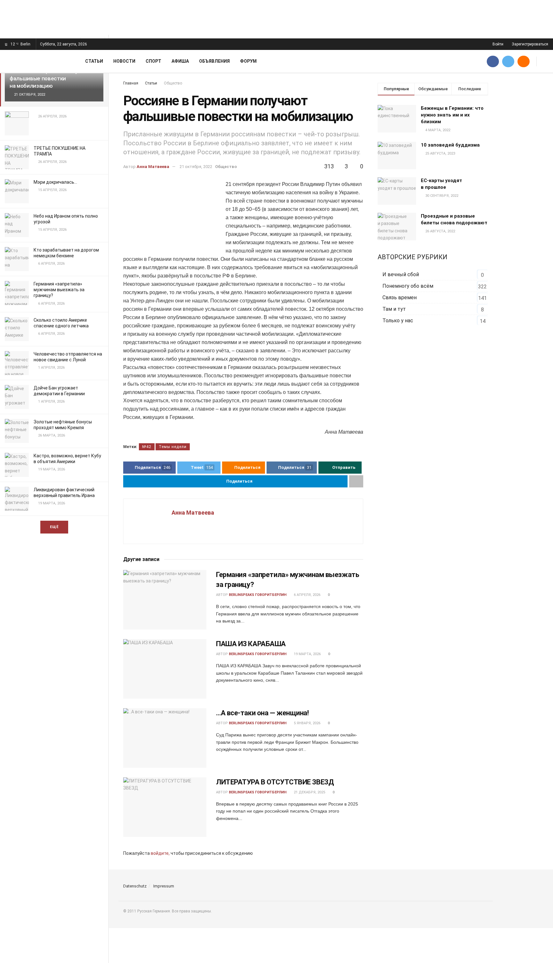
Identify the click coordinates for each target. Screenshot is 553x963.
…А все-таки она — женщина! (262, 713)
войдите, (160, 853)
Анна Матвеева (153, 166)
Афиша (180, 61)
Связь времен (399, 297)
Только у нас (397, 320)
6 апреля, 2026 (306, 595)
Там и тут (394, 309)
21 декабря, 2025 (309, 792)
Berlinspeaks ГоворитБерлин (257, 595)
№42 (146, 447)
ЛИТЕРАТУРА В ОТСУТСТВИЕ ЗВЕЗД (275, 782)
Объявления (214, 61)
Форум (248, 61)
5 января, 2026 (306, 723)
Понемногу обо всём (407, 286)
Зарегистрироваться (529, 44)
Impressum (163, 886)
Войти (497, 44)
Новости (124, 61)
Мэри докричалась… (55, 182)
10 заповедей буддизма (450, 145)
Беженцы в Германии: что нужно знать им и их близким (452, 114)
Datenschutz (135, 886)
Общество (226, 166)
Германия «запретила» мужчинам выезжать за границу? (59, 289)
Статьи (94, 61)
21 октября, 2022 (196, 166)
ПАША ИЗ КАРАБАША (251, 644)
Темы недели (173, 447)
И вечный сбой (400, 274)
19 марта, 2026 (307, 654)
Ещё (54, 527)
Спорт (153, 61)
